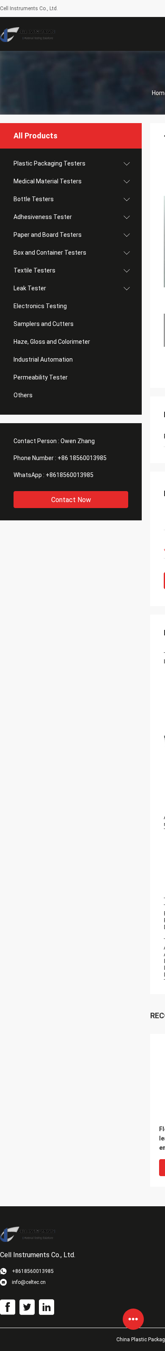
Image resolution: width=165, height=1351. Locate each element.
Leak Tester (30, 288)
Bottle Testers (34, 199)
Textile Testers (34, 270)
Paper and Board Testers (48, 234)
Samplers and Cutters (44, 323)
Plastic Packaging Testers (49, 163)
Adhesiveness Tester (43, 216)
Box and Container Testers (50, 252)
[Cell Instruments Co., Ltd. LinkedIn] (46, 1307)
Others (23, 395)
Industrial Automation (43, 359)
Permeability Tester (41, 377)
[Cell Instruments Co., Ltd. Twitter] (27, 1307)
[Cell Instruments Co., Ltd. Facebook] (7, 1307)
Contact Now (71, 500)
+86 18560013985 (82, 458)
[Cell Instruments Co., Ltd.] (27, 34)
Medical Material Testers (48, 181)
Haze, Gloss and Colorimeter (52, 341)
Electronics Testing (40, 306)
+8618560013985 (70, 475)
